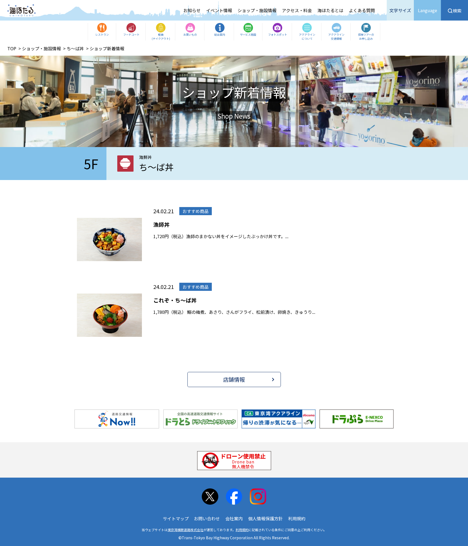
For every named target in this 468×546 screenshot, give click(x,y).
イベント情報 (219, 10)
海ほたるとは (330, 10)
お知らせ (192, 10)
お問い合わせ (207, 518)
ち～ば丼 (75, 48)
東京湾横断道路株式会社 (185, 529)
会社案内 (234, 518)
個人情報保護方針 (265, 518)
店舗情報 (234, 379)
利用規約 (297, 518)
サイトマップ (176, 518)
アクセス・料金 (297, 10)
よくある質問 (362, 10)
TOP (11, 48)
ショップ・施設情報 (257, 10)
